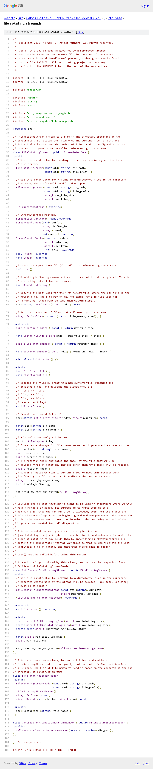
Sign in (145, 6)
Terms (43, 763)
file (80, 32)
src (20, 18)
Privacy (32, 763)
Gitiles (22, 763)
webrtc (9, 18)
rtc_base (115, 18)
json (146, 763)
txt (137, 763)
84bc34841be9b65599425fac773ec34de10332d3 (63, 18)
